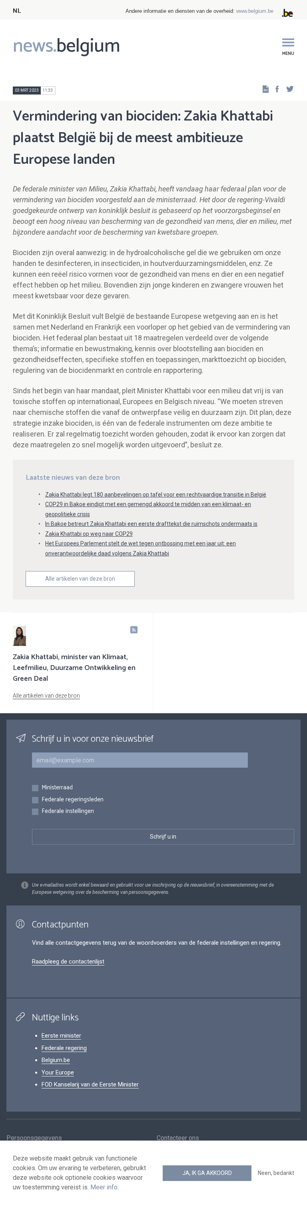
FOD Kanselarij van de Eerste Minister (90, 1084)
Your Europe (58, 1072)
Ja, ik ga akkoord (207, 1173)
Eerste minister (61, 1035)
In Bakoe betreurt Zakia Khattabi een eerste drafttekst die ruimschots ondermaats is (151, 524)
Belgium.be (56, 1060)
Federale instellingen (68, 811)
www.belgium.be (254, 11)
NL (17, 11)
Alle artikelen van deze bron (80, 578)
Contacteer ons (178, 1138)
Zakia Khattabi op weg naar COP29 (89, 534)
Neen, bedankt (276, 1173)
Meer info (104, 1187)
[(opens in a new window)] (275, 88)
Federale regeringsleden (73, 800)
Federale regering (64, 1048)
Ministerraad (57, 788)
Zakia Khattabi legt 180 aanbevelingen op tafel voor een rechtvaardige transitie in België (155, 494)
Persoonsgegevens (34, 1138)
